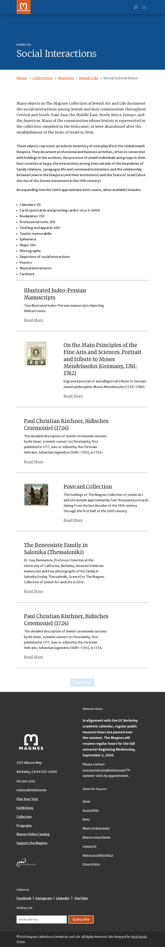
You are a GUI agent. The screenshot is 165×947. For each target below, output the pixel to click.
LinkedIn (62, 898)
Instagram (43, 898)
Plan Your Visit (27, 799)
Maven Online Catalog (33, 834)
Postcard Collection (88, 486)
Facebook (23, 898)
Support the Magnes (31, 843)
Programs (24, 825)
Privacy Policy (91, 864)
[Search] (135, 7)
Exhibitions (24, 808)
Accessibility (90, 810)
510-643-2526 (25, 781)
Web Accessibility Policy (97, 855)
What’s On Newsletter (96, 828)
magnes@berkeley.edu (31, 790)
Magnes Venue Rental (96, 837)
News (86, 819)
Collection (24, 817)
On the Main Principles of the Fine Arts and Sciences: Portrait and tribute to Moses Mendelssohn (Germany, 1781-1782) (102, 359)
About (86, 801)
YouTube (81, 898)
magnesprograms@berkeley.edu (104, 770)
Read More (33, 320)
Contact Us (89, 846)
